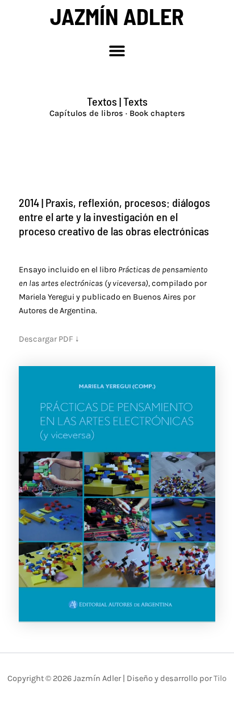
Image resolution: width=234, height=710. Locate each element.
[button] (117, 50)
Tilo (220, 678)
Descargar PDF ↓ (49, 339)
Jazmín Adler (117, 16)
